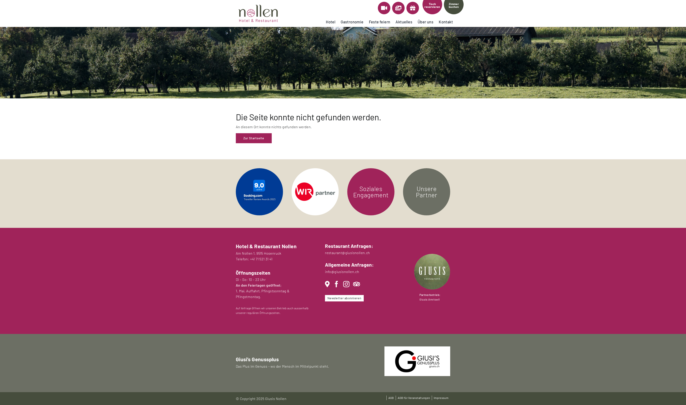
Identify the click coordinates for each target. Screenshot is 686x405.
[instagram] (346, 284)
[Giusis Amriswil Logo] (432, 255)
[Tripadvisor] (356, 284)
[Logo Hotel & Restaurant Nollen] (258, 6)
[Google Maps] (327, 284)
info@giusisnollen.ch (342, 271)
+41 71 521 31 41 (261, 259)
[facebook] (336, 284)
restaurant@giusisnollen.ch (347, 253)
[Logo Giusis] (417, 352)
